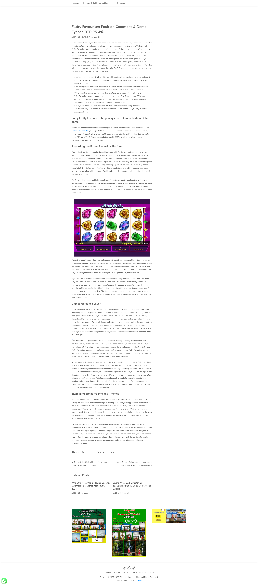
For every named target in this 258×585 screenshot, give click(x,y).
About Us (75, 3)
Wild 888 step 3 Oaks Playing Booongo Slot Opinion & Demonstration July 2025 (91, 485)
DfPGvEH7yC (87, 37)
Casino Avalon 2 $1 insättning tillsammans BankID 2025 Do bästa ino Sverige (132, 485)
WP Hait (138, 580)
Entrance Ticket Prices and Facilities (97, 3)
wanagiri (96, 37)
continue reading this (80, 131)
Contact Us (120, 3)
